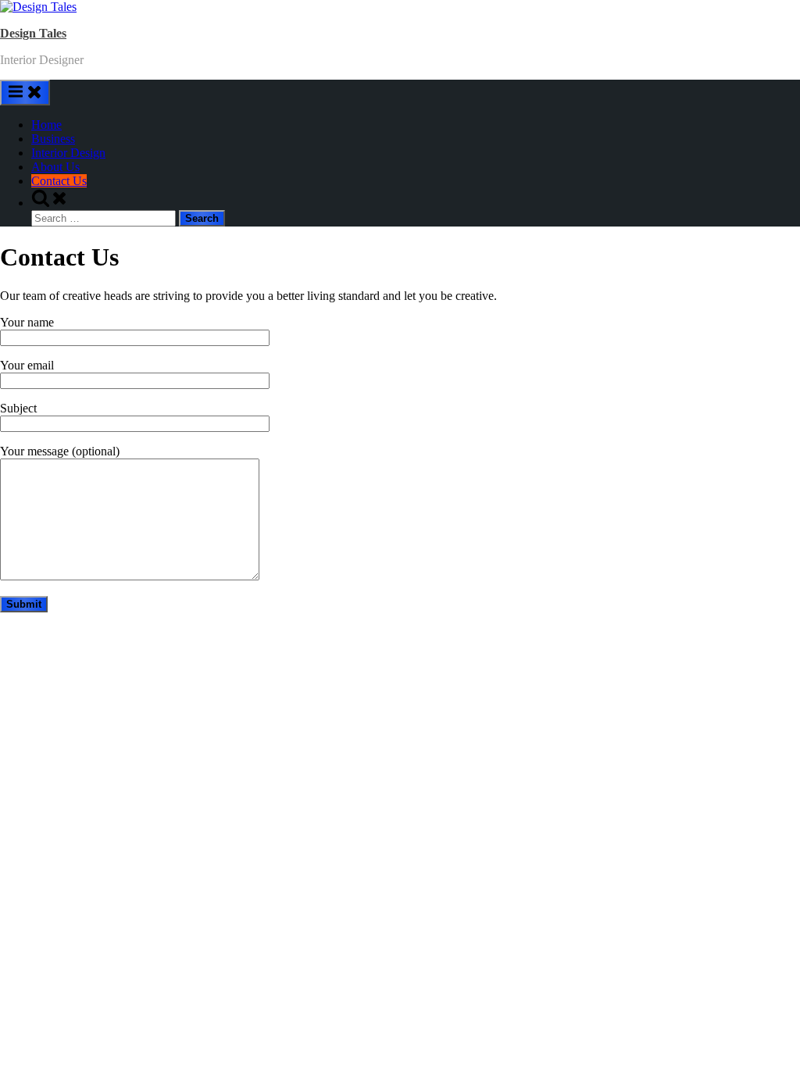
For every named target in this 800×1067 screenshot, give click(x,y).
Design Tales (33, 33)
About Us (55, 166)
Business (53, 138)
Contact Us (59, 180)
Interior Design (68, 152)
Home (46, 124)
